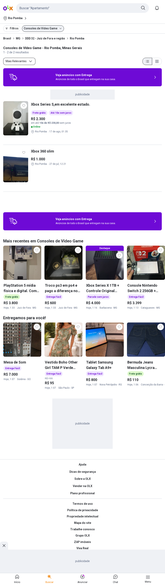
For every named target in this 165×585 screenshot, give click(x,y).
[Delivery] (13, 77)
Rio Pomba (77, 38)
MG (18, 38)
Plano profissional (82, 493)
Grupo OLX (82, 535)
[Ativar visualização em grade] (157, 61)
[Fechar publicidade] (4, 546)
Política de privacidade (82, 510)
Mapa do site (82, 522)
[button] (82, 8)
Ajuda (82, 464)
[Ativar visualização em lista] (147, 61)
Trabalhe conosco (82, 529)
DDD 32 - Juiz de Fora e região (45, 38)
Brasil (7, 38)
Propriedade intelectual (82, 516)
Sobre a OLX (82, 478)
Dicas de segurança (82, 471)
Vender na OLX (82, 486)
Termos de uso (82, 503)
